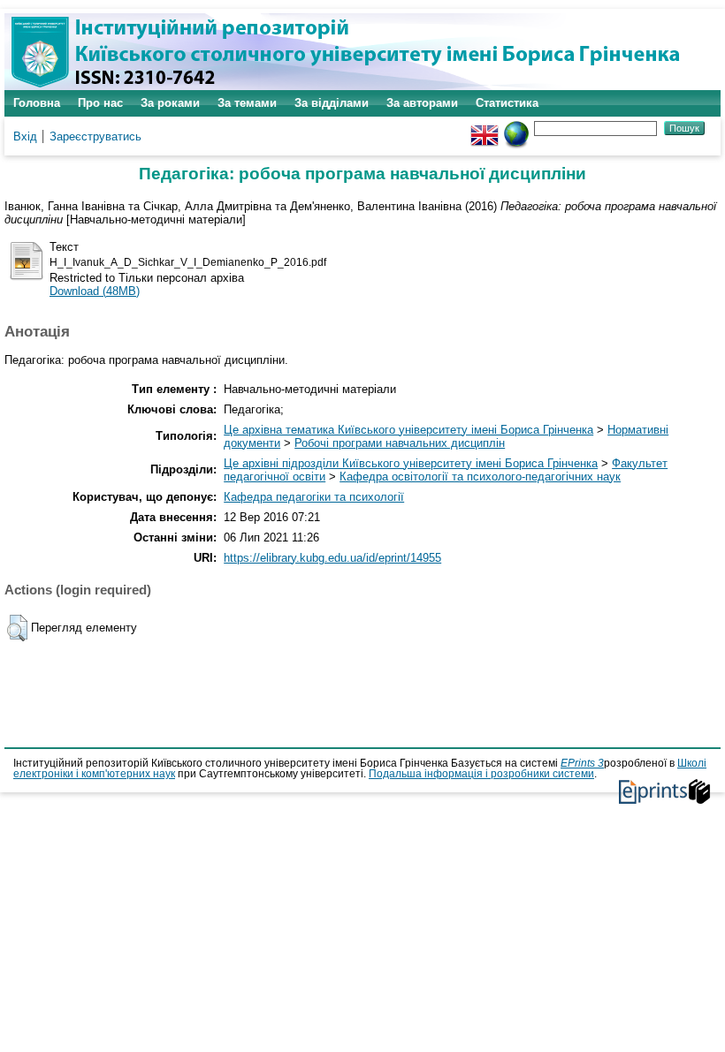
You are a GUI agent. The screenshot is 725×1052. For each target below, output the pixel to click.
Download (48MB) (95, 291)
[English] (484, 127)
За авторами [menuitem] (422, 103)
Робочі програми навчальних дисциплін (399, 443)
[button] (17, 628)
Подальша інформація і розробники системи (481, 773)
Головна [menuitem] (36, 103)
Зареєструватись (95, 136)
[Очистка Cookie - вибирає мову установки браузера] (516, 127)
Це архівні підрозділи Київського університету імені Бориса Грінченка (411, 463)
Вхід (25, 136)
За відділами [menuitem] (331, 103)
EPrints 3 (582, 763)
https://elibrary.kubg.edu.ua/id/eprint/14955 (332, 557)
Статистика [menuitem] (507, 103)
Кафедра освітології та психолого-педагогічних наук (480, 476)
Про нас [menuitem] (100, 103)
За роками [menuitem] (170, 103)
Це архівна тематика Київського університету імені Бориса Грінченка (408, 429)
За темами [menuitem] (247, 103)
